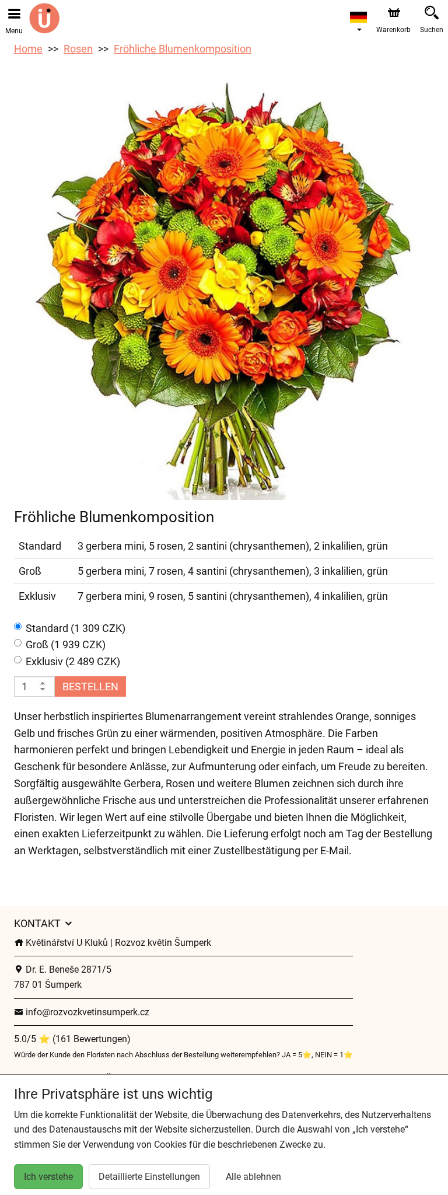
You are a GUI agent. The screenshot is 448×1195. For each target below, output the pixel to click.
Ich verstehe (48, 1176)
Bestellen (90, 686)
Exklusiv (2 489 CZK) (73, 661)
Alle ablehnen (253, 1176)
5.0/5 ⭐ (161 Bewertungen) (72, 1038)
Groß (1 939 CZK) (66, 644)
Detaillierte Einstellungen (149, 1176)
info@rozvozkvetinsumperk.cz (86, 1012)
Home (28, 49)
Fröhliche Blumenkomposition (182, 49)
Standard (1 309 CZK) (75, 628)
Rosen (78, 49)
